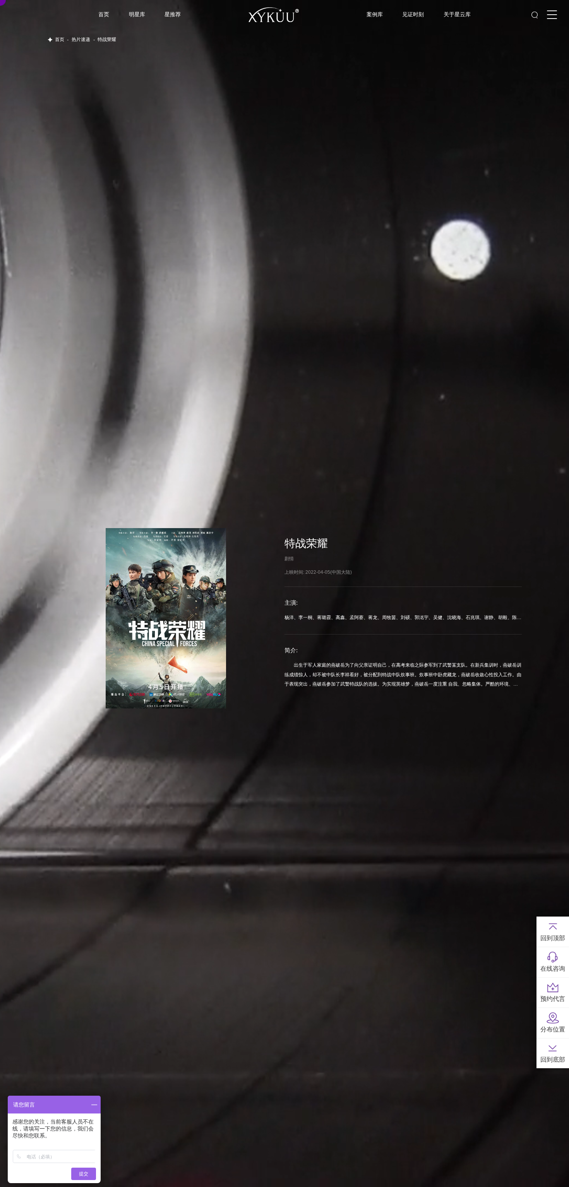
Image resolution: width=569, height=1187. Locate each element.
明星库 (137, 14)
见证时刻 (413, 14)
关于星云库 (457, 14)
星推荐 (173, 14)
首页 (103, 14)
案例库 (375, 14)
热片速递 (81, 39)
